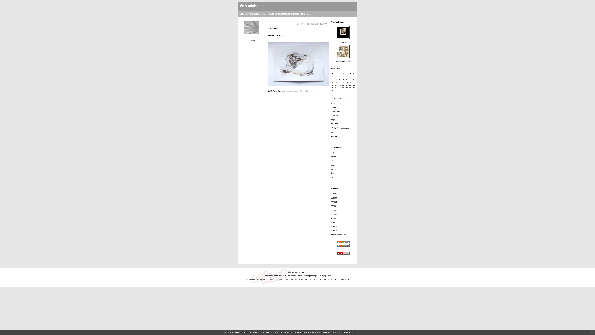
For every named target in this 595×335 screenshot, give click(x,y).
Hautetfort (304, 272)
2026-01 (334, 218)
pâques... (334, 120)
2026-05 (334, 202)
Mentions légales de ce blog (277, 279)
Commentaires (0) (306, 91)
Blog (332, 153)
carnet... (334, 136)
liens (332, 173)
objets (333, 181)
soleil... (333, 103)
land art (334, 169)
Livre (333, 177)
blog (346, 279)
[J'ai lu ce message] (592, 332)
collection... (335, 124)
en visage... (335, 115)
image (333, 165)
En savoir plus (348, 332)
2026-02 (334, 214)
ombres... (334, 107)
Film (332, 161)
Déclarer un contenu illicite (256, 279)
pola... (333, 140)
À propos (251, 40)
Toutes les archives (338, 235)
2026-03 (334, 210)
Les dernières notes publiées (298, 276)
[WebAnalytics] (297, 1)
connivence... (336, 111)
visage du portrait (343, 42)
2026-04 (334, 206)
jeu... (333, 132)
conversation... (276, 35)
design (333, 157)
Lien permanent (292, 91)
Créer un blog (292, 272)
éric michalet (251, 6)
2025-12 (334, 222)
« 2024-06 (300, 24)
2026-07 (334, 194)
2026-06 (334, 198)
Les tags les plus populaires (320, 276)
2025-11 (334, 227)
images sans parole (343, 61)
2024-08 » (324, 24)
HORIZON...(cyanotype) (340, 128)
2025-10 (334, 231)
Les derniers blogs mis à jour (275, 276)
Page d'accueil (312, 24)
